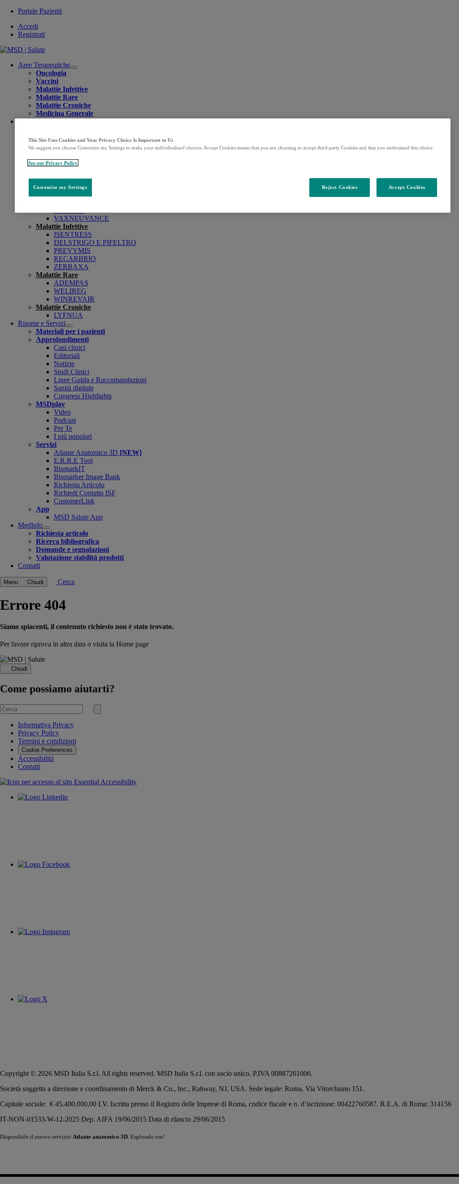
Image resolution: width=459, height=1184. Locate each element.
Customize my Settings (60, 187)
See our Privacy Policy (53, 163)
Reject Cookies (340, 187)
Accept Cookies (407, 187)
